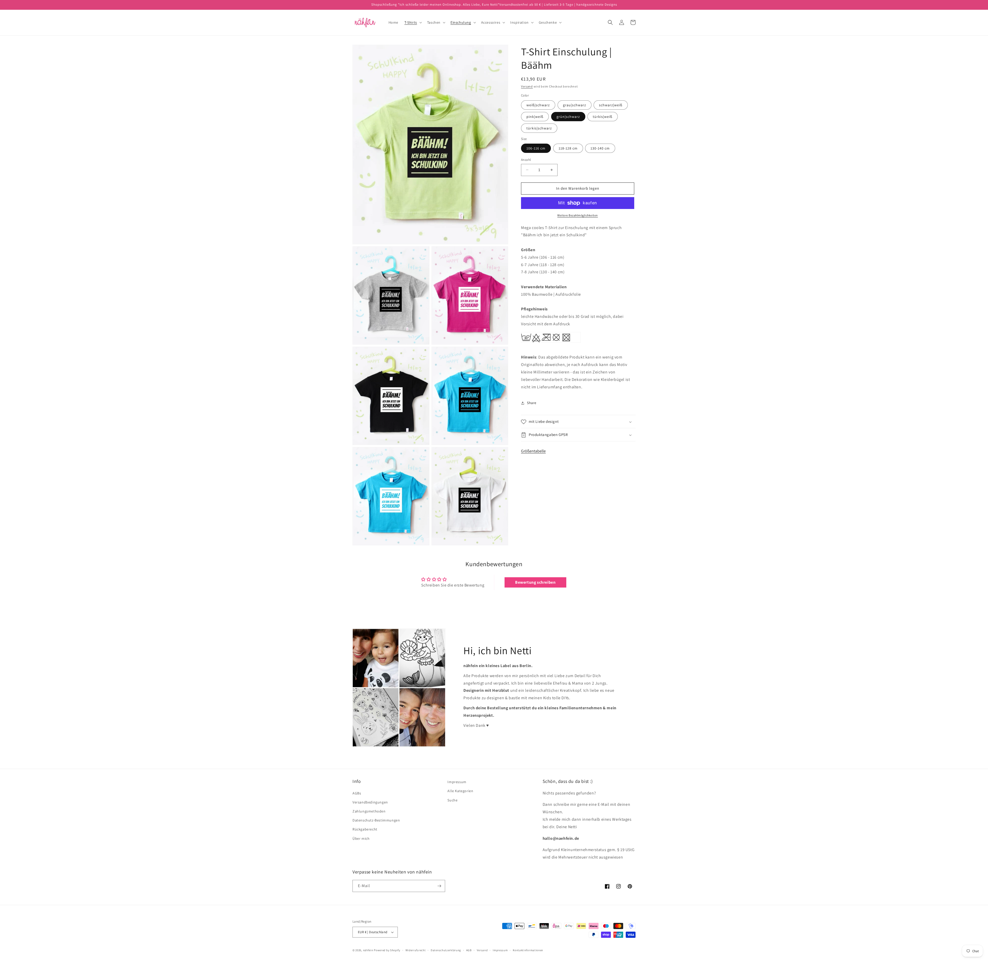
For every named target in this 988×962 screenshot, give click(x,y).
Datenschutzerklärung (446, 950)
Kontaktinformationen (528, 950)
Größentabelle (533, 451)
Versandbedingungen (370, 802)
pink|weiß (534, 116)
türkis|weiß (602, 116)
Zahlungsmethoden (369, 811)
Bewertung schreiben (535, 582)
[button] (412, 22)
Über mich (360, 838)
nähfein (368, 950)
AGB (469, 950)
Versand (527, 86)
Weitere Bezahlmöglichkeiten (577, 215)
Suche (452, 800)
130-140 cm (600, 148)
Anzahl (526, 160)
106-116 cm (535, 148)
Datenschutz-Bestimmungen (376, 820)
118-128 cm (568, 148)
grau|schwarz (574, 105)
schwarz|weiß (610, 105)
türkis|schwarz (539, 128)
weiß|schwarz (538, 105)
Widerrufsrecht (415, 950)
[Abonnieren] (439, 886)
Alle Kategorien (460, 791)
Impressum (456, 782)
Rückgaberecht (364, 829)
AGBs (356, 793)
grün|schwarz (568, 116)
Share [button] (531, 402)
